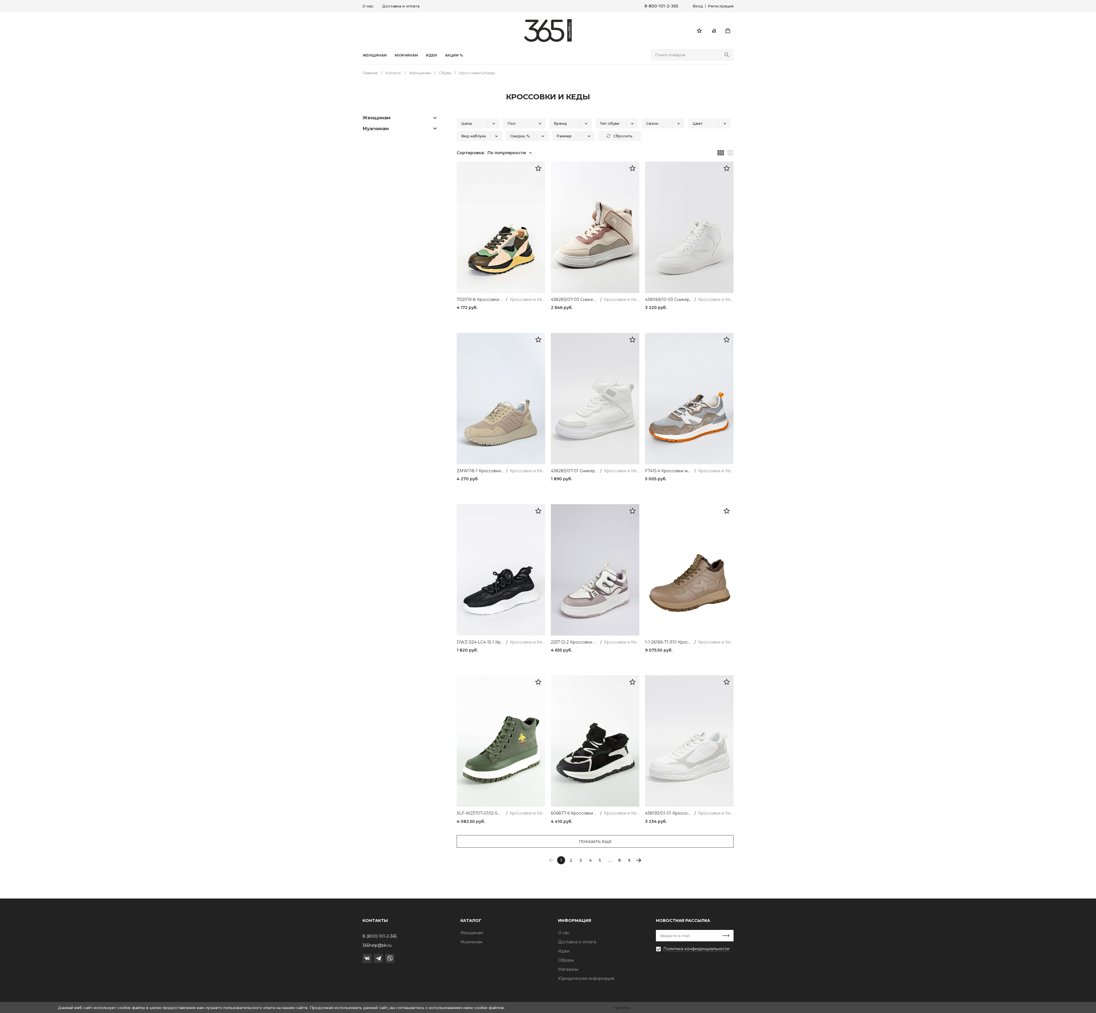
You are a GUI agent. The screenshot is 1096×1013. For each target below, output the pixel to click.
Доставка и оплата (401, 6)
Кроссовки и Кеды (527, 300)
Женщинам (374, 55)
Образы (566, 960)
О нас (368, 6)
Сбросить (622, 136)
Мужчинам (406, 55)
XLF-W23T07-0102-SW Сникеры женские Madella (480, 813)
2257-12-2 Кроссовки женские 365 (574, 642)
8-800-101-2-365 (661, 6)
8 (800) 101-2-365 (379, 936)
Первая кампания (674, 958)
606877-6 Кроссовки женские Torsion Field (574, 813)
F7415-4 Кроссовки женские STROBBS (668, 471)
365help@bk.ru (377, 945)
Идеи (563, 951)
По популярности (506, 152)
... (610, 860)
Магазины (568, 969)
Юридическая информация (586, 978)
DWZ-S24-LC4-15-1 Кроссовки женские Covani (480, 642)
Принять (621, 1008)
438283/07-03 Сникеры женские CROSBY (574, 300)
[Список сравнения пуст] (713, 30)
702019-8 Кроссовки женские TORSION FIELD (480, 300)
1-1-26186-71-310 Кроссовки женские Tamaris (668, 642)
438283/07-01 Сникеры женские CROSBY (574, 471)
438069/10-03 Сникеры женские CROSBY (668, 300)
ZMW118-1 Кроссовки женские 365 (480, 471)
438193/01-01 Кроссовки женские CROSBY (668, 813)
